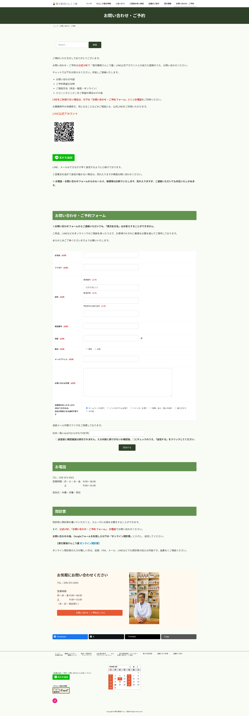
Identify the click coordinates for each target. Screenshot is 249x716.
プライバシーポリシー (104, 655)
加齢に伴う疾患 (162, 654)
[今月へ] (133, 666)
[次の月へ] (138, 666)
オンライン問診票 (89, 543)
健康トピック (72, 655)
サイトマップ (86, 655)
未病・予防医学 (86, 654)
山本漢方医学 (101, 654)
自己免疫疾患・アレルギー (128, 654)
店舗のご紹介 (178, 654)
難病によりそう (70, 654)
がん (112, 654)
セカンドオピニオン (66, 92)
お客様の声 (59, 655)
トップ (57, 654)
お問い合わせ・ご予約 (125, 655)
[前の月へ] (129, 666)
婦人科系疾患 (147, 654)
